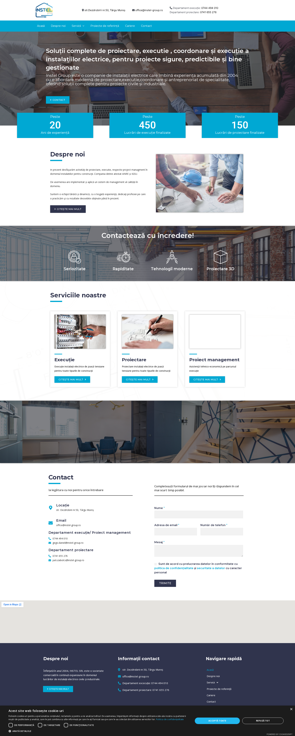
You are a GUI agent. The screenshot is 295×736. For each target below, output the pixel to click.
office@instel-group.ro (149, 10)
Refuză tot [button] (263, 720)
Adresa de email (166, 525)
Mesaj (159, 542)
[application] (82, 26)
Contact (211, 701)
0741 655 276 (208, 12)
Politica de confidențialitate (170, 719)
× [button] (291, 709)
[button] (98, 731)
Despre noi (213, 676)
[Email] (50, 523)
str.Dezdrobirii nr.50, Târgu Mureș (105, 10)
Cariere (211, 695)
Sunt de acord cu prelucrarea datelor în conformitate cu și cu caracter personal (198, 568)
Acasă (210, 669)
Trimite (165, 583)
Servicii (211, 682)
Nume (159, 508)
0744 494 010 (209, 8)
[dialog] (147, 721)
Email (61, 520)
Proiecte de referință (219, 689)
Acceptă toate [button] (217, 720)
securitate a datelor (211, 568)
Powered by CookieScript (279, 734)
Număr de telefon (213, 525)
